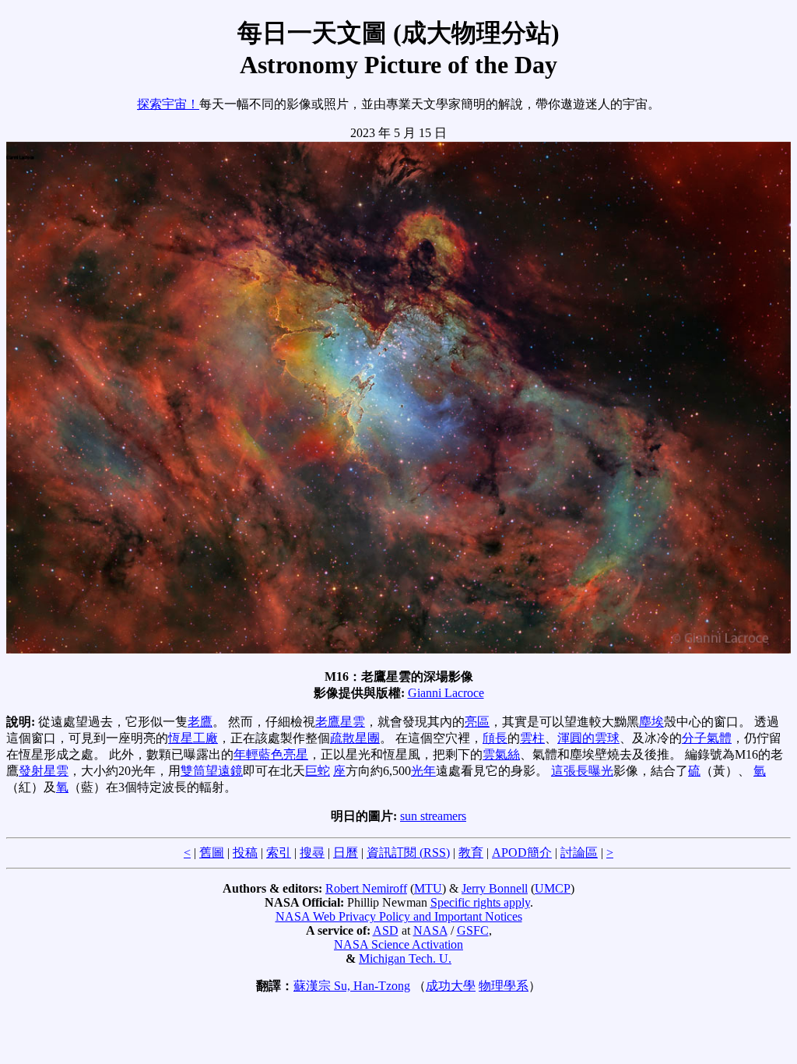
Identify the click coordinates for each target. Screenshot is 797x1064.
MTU (428, 888)
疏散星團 (355, 738)
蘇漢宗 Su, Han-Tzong (351, 985)
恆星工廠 (193, 738)
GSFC (473, 930)
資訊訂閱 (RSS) (408, 852)
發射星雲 (43, 770)
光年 (423, 770)
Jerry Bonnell (495, 888)
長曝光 (594, 770)
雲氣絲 (501, 754)
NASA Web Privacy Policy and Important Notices (399, 916)
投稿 (245, 852)
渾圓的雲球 (588, 738)
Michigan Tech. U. (405, 958)
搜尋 (312, 852)
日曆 (345, 852)
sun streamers (433, 816)
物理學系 (503, 985)
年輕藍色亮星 (270, 754)
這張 (563, 770)
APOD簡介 (522, 852)
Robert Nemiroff (366, 888)
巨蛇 (317, 770)
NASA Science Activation (398, 944)
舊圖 (211, 852)
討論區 (579, 852)
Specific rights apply (480, 902)
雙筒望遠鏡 (212, 770)
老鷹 (200, 721)
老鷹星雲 (340, 721)
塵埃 (651, 721)
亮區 (477, 721)
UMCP (553, 888)
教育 (470, 852)
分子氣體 (707, 738)
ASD (385, 930)
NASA (430, 930)
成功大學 (451, 985)
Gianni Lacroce (446, 692)
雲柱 (532, 738)
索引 (278, 852)
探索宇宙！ (168, 104)
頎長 (495, 738)
